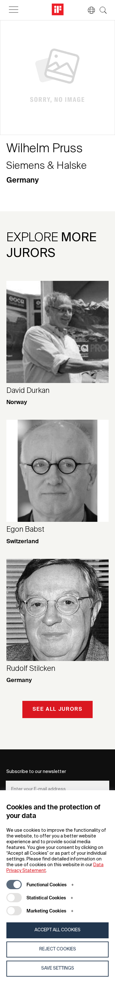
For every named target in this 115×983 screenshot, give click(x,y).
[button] (88, 10)
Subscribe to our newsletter (36, 771)
